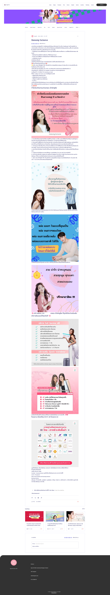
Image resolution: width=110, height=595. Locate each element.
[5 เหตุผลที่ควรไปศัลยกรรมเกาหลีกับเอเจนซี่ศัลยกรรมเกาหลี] (55, 516)
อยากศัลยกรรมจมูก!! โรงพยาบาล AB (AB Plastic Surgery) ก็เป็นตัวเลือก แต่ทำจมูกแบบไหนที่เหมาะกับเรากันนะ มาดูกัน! (75, 524)
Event (49, 27)
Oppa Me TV (71, 27)
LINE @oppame (33, 571)
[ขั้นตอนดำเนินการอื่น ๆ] (78, 36)
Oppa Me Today (59, 27)
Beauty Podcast (32, 27)
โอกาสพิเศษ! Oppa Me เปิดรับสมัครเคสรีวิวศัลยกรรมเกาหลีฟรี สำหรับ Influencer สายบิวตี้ (34, 524)
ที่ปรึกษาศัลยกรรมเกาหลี (35, 493)
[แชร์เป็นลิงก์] (41, 497)
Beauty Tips (40, 27)
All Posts (26, 27)
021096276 (34, 579)
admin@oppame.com (34, 576)
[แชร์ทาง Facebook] (32, 497)
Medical (53, 27)
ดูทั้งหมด (83, 508)
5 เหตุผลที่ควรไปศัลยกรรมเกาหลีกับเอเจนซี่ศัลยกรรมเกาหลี (54, 524)
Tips (44, 27)
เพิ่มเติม (77, 27)
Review (66, 27)
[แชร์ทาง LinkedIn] (38, 497)
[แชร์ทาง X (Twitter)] (35, 497)
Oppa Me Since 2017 (13, 568)
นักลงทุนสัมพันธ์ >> (54, 593)
